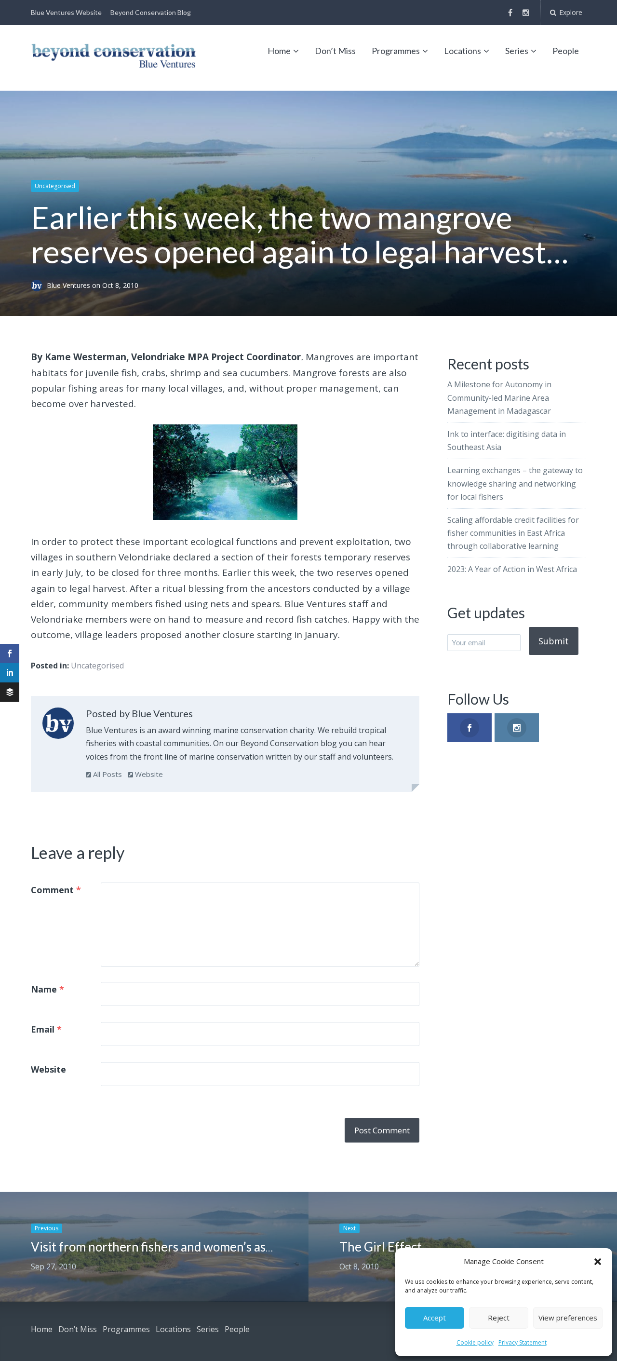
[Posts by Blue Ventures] (58, 725)
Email (46, 1029)
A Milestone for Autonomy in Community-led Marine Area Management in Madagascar (499, 397)
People (565, 50)
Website (148, 774)
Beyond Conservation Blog (150, 12)
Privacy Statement (522, 1342)
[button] (598, 1261)
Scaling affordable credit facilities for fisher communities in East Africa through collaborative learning (513, 533)
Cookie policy (475, 1342)
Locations (462, 50)
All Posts (106, 774)
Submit (553, 641)
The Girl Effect (380, 1246)
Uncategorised (55, 186)
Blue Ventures (69, 285)
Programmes (396, 50)
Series (516, 50)
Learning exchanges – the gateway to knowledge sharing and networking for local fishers (515, 483)
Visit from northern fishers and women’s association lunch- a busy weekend (236, 1246)
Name (47, 989)
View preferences (567, 1317)
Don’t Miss (335, 50)
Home (279, 50)
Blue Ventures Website (66, 12)
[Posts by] (39, 285)
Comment (56, 890)
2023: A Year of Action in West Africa (512, 569)
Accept (434, 1317)
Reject (499, 1317)
